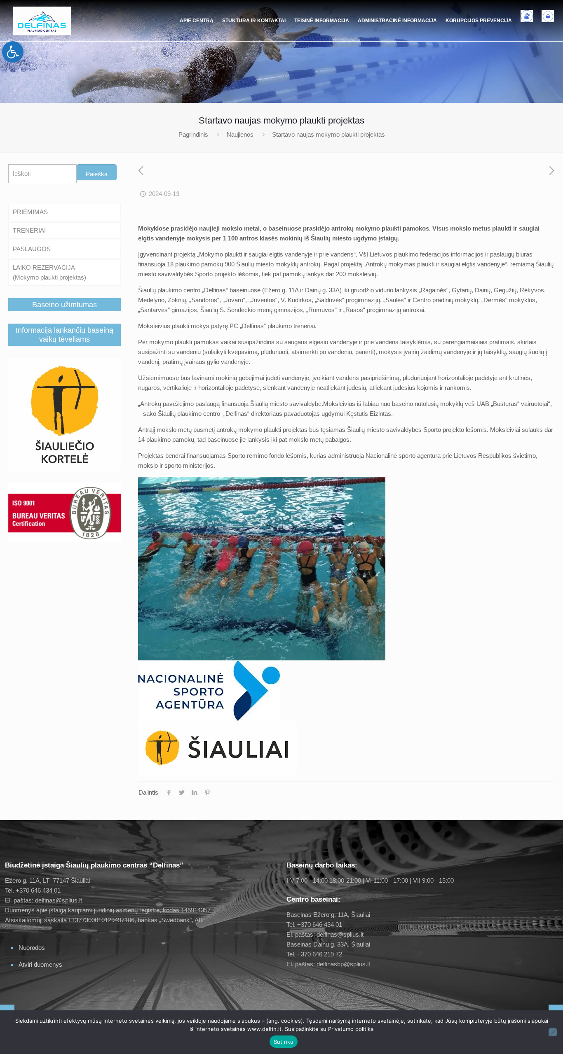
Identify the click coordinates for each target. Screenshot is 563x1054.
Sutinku (284, 1041)
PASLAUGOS (32, 248)
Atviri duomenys (40, 964)
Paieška (97, 173)
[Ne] (553, 1032)
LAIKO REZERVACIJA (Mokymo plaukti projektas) (49, 272)
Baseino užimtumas (64, 305)
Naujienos (240, 134)
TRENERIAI (29, 230)
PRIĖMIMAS (30, 211)
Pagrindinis (193, 134)
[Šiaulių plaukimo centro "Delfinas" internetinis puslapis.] (42, 20)
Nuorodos (32, 947)
